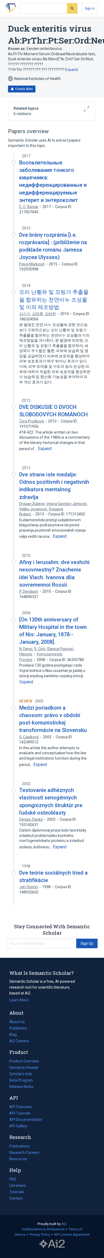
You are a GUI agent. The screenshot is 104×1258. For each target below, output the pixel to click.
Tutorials (16, 1192)
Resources (18, 1159)
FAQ (12, 1179)
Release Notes (21, 1087)
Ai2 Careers (19, 1041)
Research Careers (24, 1153)
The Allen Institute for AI (52, 1244)
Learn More (19, 1000)
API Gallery (18, 1126)
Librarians (17, 1185)
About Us (17, 1022)
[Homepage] (10, 8)
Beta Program (21, 1080)
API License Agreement (72, 1234)
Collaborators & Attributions (43, 1229)
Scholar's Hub (20, 1074)
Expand (71, 69)
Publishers (18, 1028)
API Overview (20, 1107)
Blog (15, 1035)
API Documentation (25, 1120)
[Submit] (72, 8)
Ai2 (64, 1224)
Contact (16, 1198)
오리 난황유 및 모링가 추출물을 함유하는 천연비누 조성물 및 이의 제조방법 (54, 299)
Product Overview (24, 1061)
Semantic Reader (24, 1067)
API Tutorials (20, 1113)
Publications (19, 1146)
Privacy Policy (40, 1234)
